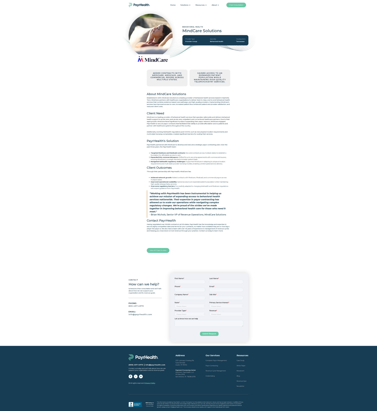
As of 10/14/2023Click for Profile (150, 404)
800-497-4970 (136, 304)
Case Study (240, 360)
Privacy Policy (149, 383)
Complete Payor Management (216, 360)
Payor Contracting (212, 366)
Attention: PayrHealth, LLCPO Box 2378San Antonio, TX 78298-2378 (186, 373)
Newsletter (240, 386)
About (214, 5)
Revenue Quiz (241, 381)
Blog (238, 376)
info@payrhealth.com (140, 313)
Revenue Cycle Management (216, 371)
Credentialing (210, 376)
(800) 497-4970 (136, 365)
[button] (185, 5)
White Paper (241, 366)
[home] (140, 5)
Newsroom (240, 371)
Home (173, 5)
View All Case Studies (158, 250)
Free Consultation (236, 5)
